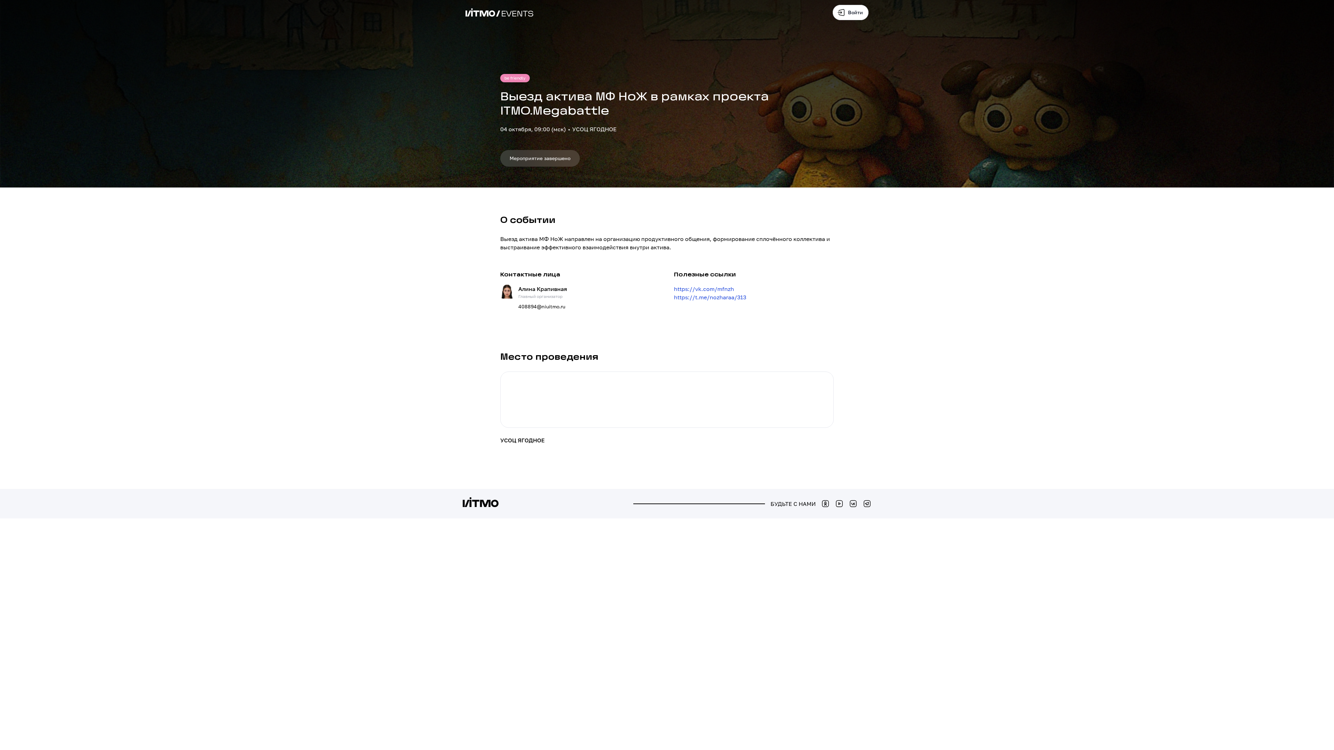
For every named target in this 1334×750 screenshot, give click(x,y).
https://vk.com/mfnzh (704, 288)
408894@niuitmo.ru (541, 306)
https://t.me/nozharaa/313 (710, 297)
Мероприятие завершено (540, 158)
